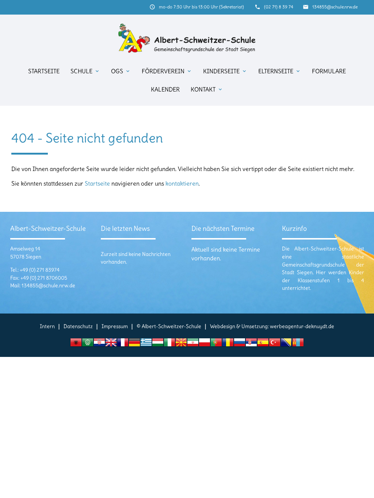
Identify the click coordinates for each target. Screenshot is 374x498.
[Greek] (146, 344)
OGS (121, 71)
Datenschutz (78, 326)
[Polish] (204, 344)
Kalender (165, 89)
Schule (85, 71)
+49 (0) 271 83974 (40, 269)
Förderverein (167, 71)
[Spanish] (263, 344)
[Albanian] (76, 344)
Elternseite (279, 71)
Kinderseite (225, 71)
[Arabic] (88, 344)
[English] (111, 344)
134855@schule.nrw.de (335, 6)
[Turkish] (274, 344)
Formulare (329, 71)
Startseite (44, 71)
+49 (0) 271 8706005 (43, 278)
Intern (47, 326)
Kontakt (207, 89)
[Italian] (169, 344)
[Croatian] (99, 344)
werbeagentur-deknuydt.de (302, 326)
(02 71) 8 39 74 (278, 6)
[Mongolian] (298, 344)
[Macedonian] (181, 344)
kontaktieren (182, 183)
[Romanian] (228, 344)
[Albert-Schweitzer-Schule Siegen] (187, 38)
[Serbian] (251, 344)
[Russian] (239, 344)
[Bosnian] (286, 344)
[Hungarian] (158, 344)
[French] (123, 344)
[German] (134, 344)
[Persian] (193, 344)
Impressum (115, 326)
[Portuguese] (216, 344)
